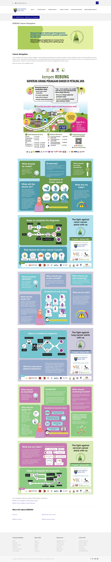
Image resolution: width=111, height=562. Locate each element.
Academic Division (16, 549)
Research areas (41, 9)
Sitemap (52, 559)
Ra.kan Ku (14, 514)
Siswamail (14, 543)
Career (36, 549)
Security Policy (47, 559)
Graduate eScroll (16, 545)
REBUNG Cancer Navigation (31, 17)
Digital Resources (61, 541)
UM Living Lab (82, 549)
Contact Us (37, 551)
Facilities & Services (83, 541)
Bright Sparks (60, 549)
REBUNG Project (52, 9)
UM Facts (37, 543)
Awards (36, 547)
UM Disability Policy (83, 551)
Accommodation (83, 543)
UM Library (15, 547)
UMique (36, 545)
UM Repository (60, 543)
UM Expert (59, 551)
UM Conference (60, 545)
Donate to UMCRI (64, 9)
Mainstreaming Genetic (90, 9)
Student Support (83, 545)
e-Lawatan (81, 547)
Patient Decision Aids (76, 9)
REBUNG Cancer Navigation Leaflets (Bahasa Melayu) (25, 500)
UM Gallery (59, 547)
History (36, 541)
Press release (15, 551)
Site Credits (35, 559)
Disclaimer (40, 559)
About (32, 9)
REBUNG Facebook (17, 519)
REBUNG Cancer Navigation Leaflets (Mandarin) (23, 503)
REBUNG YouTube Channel (48, 519)
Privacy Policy (29, 559)
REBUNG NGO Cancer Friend (49, 514)
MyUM (13, 541)
